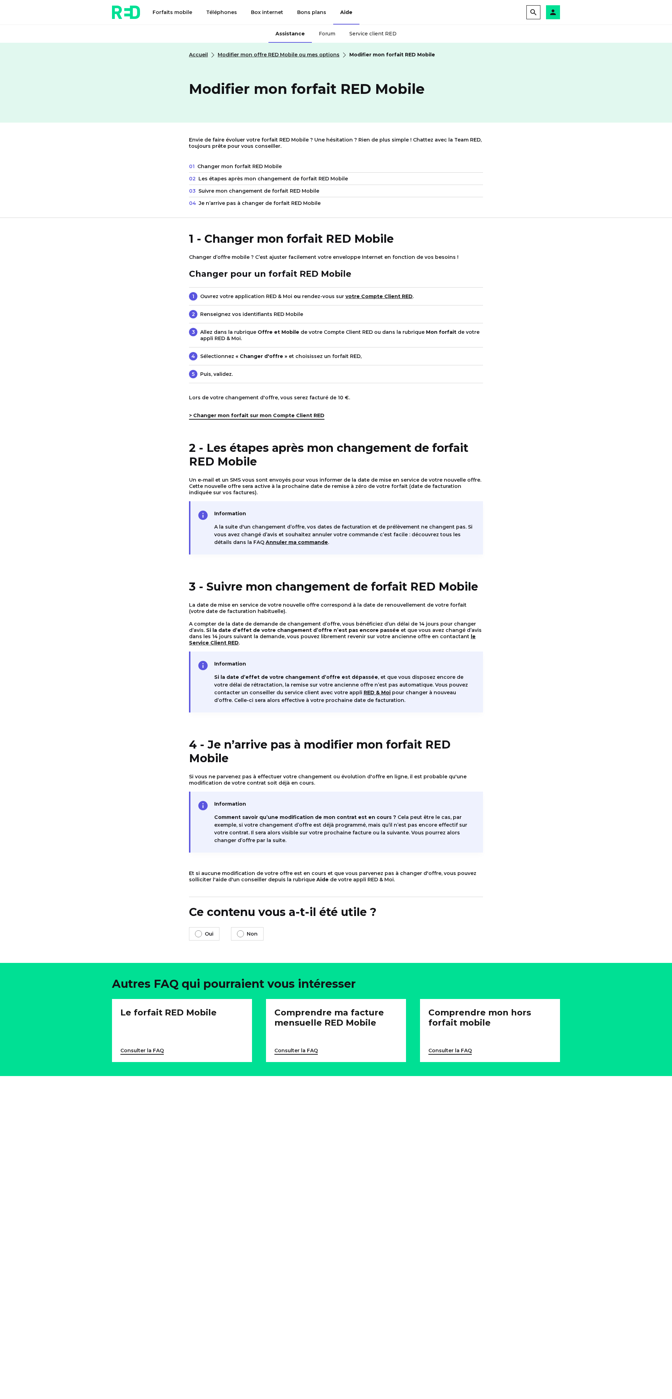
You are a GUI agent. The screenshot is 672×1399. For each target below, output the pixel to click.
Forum (327, 33)
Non (252, 934)
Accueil (198, 54)
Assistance (290, 33)
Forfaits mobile (172, 12)
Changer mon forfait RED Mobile (235, 166)
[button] (553, 12)
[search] (533, 12)
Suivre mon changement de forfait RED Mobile (254, 191)
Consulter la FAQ (142, 1051)
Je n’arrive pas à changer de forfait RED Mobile (255, 203)
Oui (209, 934)
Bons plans (311, 12)
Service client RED (373, 33)
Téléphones (221, 12)
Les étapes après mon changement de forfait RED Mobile (268, 178)
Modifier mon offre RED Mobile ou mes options (279, 54)
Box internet (267, 12)
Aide (346, 12)
